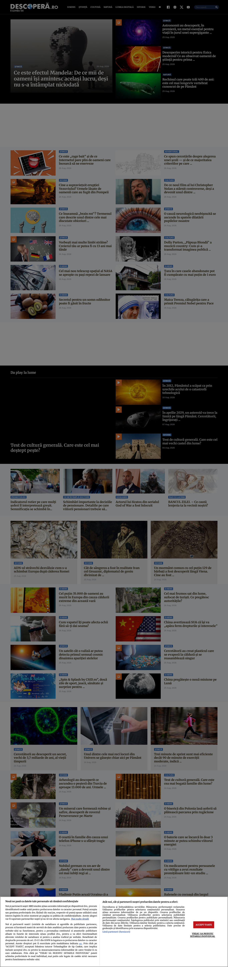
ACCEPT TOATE (204, 924)
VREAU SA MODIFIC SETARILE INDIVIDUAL (202, 934)
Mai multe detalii (80, 919)
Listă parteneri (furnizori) (116, 931)
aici (80, 944)
